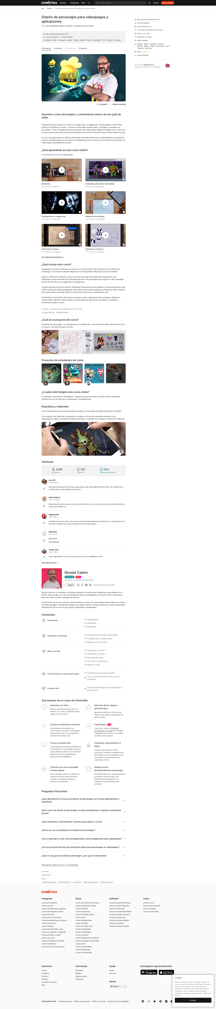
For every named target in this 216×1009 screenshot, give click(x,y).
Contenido (58, 48)
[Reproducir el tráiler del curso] (84, 77)
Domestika (79, 970)
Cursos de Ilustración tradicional (87, 903)
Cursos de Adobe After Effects (120, 911)
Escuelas (45, 979)
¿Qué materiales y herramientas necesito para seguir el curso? (72, 822)
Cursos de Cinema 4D (117, 917)
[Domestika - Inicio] (42, 8)
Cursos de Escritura (49, 923)
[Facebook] (143, 1001)
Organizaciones (81, 976)
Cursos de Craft (47, 906)
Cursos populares (149, 909)
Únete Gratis (167, 3)
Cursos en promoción (151, 911)
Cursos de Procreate (116, 909)
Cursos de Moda (48, 926)
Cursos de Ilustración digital (85, 906)
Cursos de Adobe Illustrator (119, 906)
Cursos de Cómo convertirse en (53, 947)
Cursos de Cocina (48, 938)
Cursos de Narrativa (82, 949)
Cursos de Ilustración (49, 903)
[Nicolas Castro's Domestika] (78, 585)
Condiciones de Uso (65, 1001)
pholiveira (53, 532)
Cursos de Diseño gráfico (84, 914)
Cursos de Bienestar (49, 944)
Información (46, 48)
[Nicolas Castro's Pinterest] (86, 585)
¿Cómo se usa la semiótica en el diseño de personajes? (68, 830)
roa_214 (52, 480)
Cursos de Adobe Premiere (119, 926)
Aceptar (193, 1000)
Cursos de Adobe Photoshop (119, 903)
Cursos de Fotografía (83, 929)
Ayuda (111, 970)
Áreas (78, 898)
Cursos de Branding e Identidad (87, 938)
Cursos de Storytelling (83, 947)
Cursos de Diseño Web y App (52, 929)
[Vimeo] (166, 1001)
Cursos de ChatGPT (116, 923)
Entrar (156, 3)
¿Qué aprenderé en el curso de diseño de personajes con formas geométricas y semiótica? (80, 800)
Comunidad (71, 48)
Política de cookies (99, 1001)
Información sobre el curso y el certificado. (60, 865)
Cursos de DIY (80, 917)
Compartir (103, 104)
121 (67, 34)
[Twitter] (154, 1001)
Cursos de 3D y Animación (51, 917)
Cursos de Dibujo (81, 909)
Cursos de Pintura (82, 935)
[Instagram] (148, 1001)
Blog (43, 985)
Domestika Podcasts (49, 982)
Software (113, 898)
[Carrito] (149, 3)
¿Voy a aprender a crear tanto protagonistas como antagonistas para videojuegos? (82, 839)
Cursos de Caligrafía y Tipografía (54, 932)
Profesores (79, 979)
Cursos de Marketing (83, 932)
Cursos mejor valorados (151, 906)
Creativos (45, 976)
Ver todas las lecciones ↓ (53, 257)
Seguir (71, 585)
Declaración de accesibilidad (118, 1001)
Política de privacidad (82, 1001)
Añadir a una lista (119, 104)
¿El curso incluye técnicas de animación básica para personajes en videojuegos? (80, 847)
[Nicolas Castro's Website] (90, 585)
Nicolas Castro (58, 26)
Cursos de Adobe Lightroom (119, 914)
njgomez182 (54, 515)
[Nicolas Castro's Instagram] (82, 585)
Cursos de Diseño (48, 914)
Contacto (112, 973)
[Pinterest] (160, 1001)
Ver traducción (54, 542)
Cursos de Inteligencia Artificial (53, 941)
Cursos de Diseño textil (83, 926)
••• (89, 3)
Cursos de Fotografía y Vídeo (52, 911)
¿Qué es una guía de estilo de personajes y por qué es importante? (74, 856)
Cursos (63, 3)
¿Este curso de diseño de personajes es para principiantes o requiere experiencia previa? (81, 811)
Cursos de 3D (80, 944)
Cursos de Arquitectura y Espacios (54, 920)
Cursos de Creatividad (83, 952)
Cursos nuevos (148, 903)
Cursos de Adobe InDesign (119, 920)
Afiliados (78, 973)
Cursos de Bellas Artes (83, 920)
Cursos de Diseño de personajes (87, 941)
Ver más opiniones (49, 562)
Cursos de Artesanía (82, 911)
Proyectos (74, 3)
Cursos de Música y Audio (51, 935)
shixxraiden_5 (54, 497)
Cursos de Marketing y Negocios (54, 909)
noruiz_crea (53, 550)
